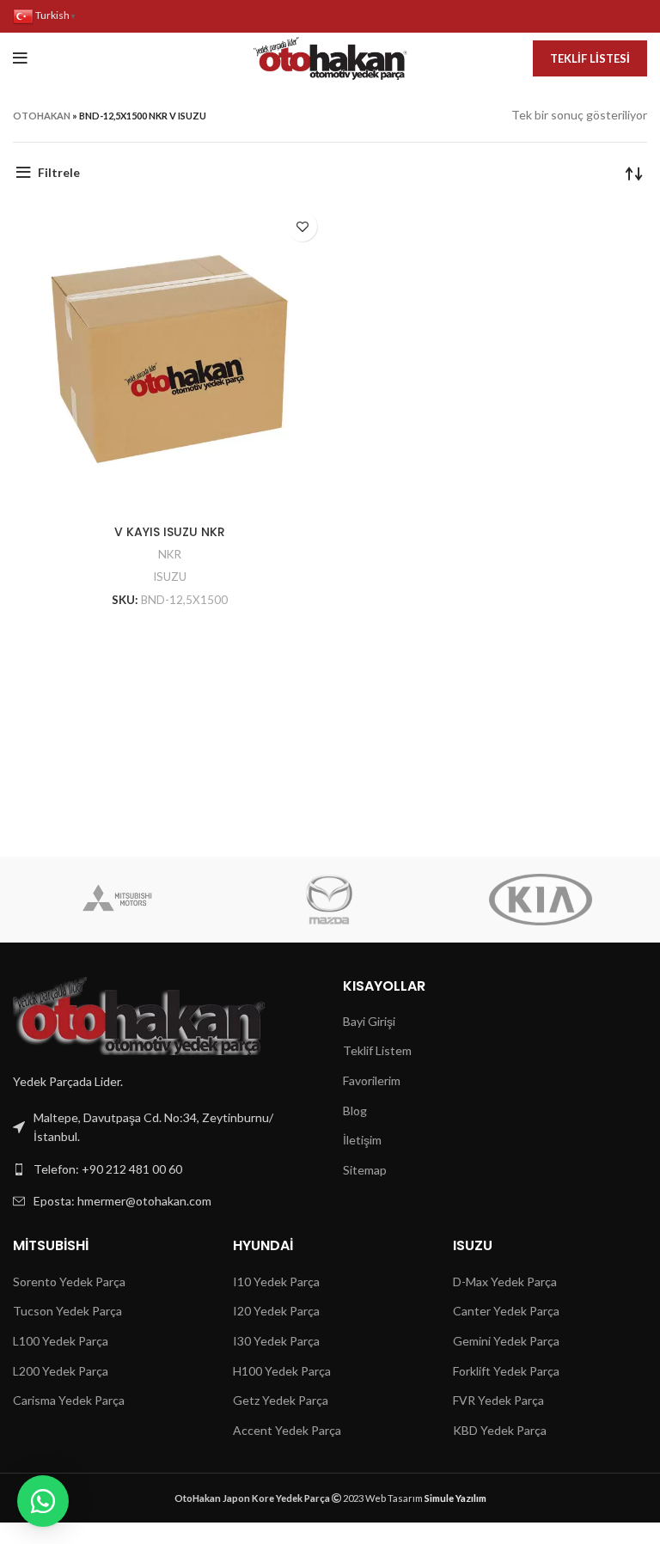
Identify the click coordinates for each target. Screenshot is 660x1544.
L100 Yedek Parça (60, 1340)
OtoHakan (41, 115)
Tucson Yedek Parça (67, 1310)
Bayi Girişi (369, 1021)
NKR (169, 554)
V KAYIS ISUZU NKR (169, 531)
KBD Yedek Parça (500, 1430)
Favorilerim (371, 1080)
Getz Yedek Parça (280, 1400)
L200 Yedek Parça (60, 1371)
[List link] (165, 1169)
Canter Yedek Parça (506, 1310)
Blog (355, 1110)
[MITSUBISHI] (117, 900)
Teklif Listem (377, 1050)
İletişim (362, 1139)
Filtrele (59, 172)
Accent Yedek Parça (287, 1430)
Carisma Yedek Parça (69, 1400)
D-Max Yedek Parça (505, 1281)
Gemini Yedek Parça (506, 1340)
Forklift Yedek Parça (506, 1371)
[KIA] (540, 900)
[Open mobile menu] (20, 58)
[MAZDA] (329, 900)
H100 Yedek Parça (282, 1371)
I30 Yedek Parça (276, 1340)
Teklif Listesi (590, 58)
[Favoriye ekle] (302, 226)
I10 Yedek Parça (276, 1281)
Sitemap (365, 1170)
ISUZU (169, 576)
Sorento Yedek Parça (69, 1281)
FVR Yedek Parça (498, 1400)
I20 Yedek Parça (276, 1310)
